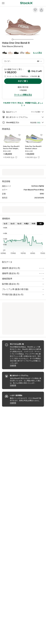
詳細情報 (25, 365)
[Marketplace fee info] (39, 76)
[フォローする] (19, 135)
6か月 (19, 224)
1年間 (33, 224)
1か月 (5, 224)
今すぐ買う (23, 81)
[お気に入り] (35, 10)
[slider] (12, 39)
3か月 (13, 224)
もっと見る (37, 52)
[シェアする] (41, 10)
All (40, 224)
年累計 (26, 224)
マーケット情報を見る (23, 94)
